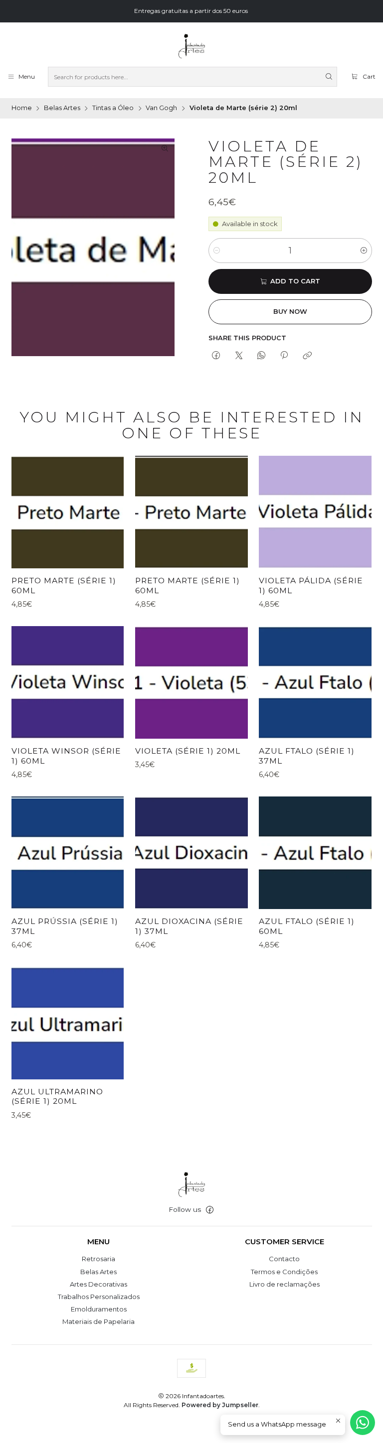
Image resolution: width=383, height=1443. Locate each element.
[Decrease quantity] (216, 250)
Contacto (284, 1259)
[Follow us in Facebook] (209, 1210)
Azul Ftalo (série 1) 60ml (307, 926)
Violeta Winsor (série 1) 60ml (66, 756)
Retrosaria (98, 1259)
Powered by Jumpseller (220, 1405)
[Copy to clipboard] (307, 355)
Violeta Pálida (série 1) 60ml (311, 585)
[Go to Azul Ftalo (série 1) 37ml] (315, 682)
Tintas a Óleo (113, 108)
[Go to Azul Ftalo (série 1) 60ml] (315, 852)
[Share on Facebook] (216, 355)
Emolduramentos (99, 1309)
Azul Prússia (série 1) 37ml (64, 926)
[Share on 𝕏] (238, 355)
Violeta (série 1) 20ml (187, 751)
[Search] (328, 77)
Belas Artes (62, 108)
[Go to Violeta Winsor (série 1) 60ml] (67, 682)
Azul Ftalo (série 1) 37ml (307, 756)
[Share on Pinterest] (284, 355)
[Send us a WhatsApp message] (362, 1422)
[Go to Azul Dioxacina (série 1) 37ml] (191, 852)
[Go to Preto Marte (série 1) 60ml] (67, 512)
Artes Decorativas (98, 1284)
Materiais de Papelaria (98, 1321)
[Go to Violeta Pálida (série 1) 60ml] (315, 512)
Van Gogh (161, 108)
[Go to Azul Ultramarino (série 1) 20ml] (67, 1023)
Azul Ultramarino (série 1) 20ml (57, 1096)
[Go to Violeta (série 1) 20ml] (191, 682)
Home (21, 108)
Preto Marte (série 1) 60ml (63, 585)
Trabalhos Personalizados (99, 1297)
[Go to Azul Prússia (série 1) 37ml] (67, 852)
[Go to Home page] (191, 46)
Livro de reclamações (284, 1284)
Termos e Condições (284, 1272)
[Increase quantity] (364, 250)
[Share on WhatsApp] (261, 355)
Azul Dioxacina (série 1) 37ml (189, 926)
